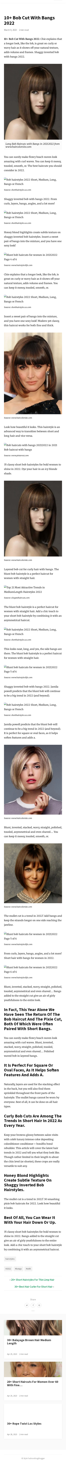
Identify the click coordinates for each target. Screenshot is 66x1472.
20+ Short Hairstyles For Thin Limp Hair (32, 1279)
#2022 (8, 1268)
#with (28, 1268)
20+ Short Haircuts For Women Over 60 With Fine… (32, 1383)
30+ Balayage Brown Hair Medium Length (29, 1341)
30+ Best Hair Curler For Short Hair (33, 1286)
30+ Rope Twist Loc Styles (24, 1423)
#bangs (18, 1268)
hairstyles (10, 1258)
